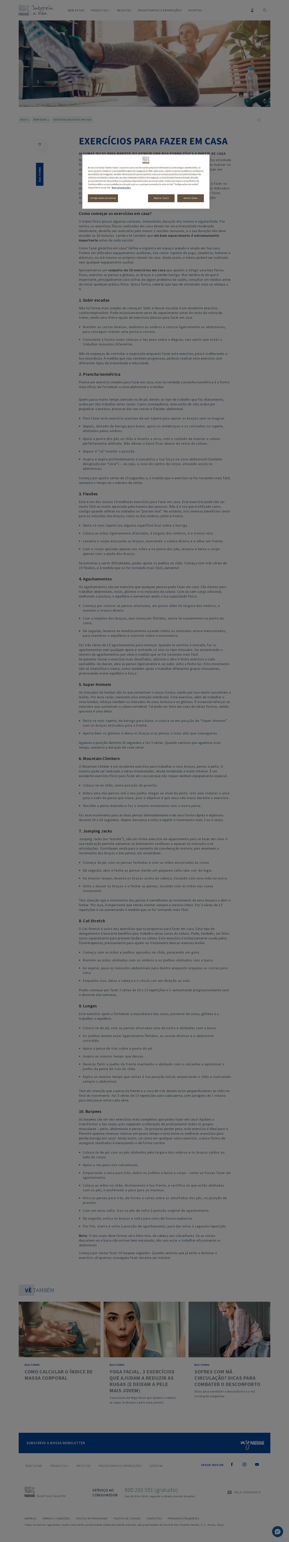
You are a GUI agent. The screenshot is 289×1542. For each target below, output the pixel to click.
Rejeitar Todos (161, 198)
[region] (146, 181)
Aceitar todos (190, 198)
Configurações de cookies (103, 198)
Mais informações (121, 187)
